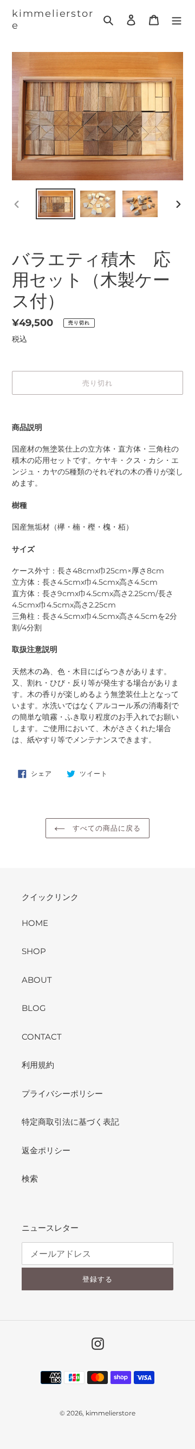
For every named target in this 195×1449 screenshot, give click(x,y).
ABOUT (37, 980)
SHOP (34, 951)
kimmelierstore (52, 19)
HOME (35, 923)
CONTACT (42, 1037)
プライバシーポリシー (62, 1093)
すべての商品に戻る (105, 828)
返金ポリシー (46, 1150)
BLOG (34, 1008)
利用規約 (38, 1065)
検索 (30, 1178)
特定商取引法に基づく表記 (70, 1122)
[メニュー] (176, 19)
